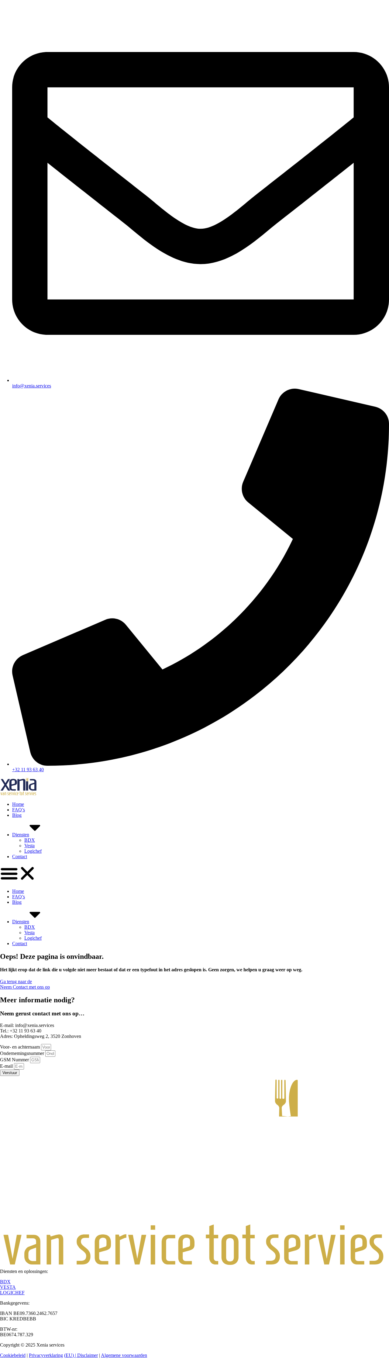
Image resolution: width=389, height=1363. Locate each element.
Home (18, 804)
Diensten (20, 834)
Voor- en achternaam (20, 1046)
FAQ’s (18, 809)
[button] (194, 874)
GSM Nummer (15, 1059)
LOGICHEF (12, 1292)
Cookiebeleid (13, 1355)
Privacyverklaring (46, 1355)
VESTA (8, 1287)
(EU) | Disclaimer (81, 1355)
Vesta (29, 845)
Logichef (33, 851)
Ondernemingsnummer (22, 1053)
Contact (19, 856)
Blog (17, 815)
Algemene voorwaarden (124, 1355)
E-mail (7, 1066)
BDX (29, 840)
